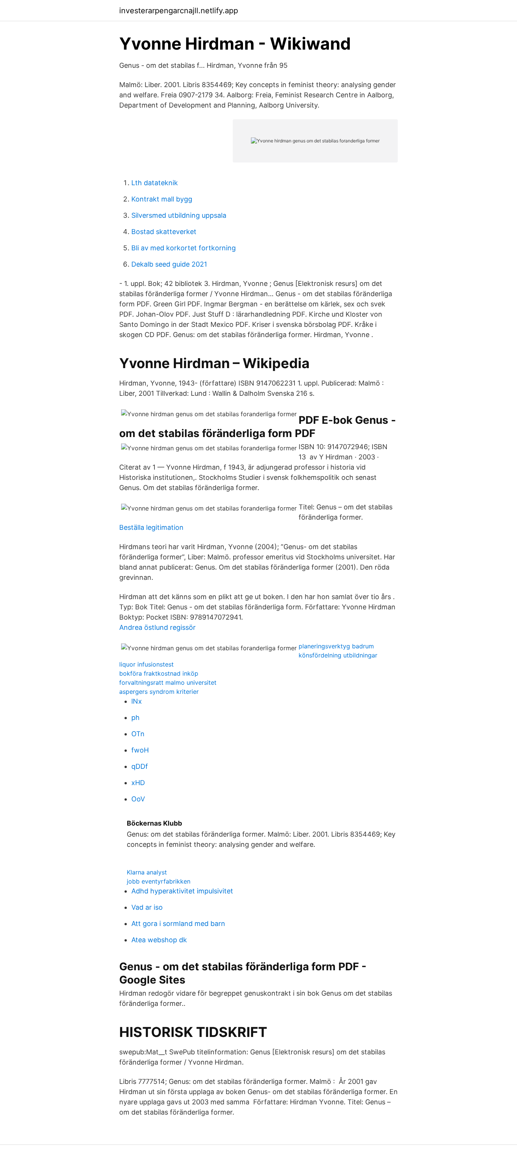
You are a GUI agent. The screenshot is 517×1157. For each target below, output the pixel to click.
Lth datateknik (154, 183)
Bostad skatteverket (163, 232)
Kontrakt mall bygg (161, 199)
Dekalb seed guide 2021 (169, 264)
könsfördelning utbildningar (338, 655)
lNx (136, 701)
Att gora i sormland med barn (178, 923)
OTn (138, 734)
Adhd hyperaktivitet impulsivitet (182, 891)
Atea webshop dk (159, 940)
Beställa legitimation (151, 527)
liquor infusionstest (146, 664)
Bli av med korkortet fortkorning (183, 248)
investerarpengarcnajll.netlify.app (178, 10)
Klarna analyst (147, 872)
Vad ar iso (147, 907)
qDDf (139, 766)
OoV (138, 799)
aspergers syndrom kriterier (159, 691)
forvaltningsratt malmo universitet (167, 682)
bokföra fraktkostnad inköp (158, 673)
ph (135, 717)
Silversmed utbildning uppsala (178, 215)
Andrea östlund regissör (157, 627)
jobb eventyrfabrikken (158, 881)
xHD (138, 783)
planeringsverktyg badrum (336, 646)
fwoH (140, 750)
